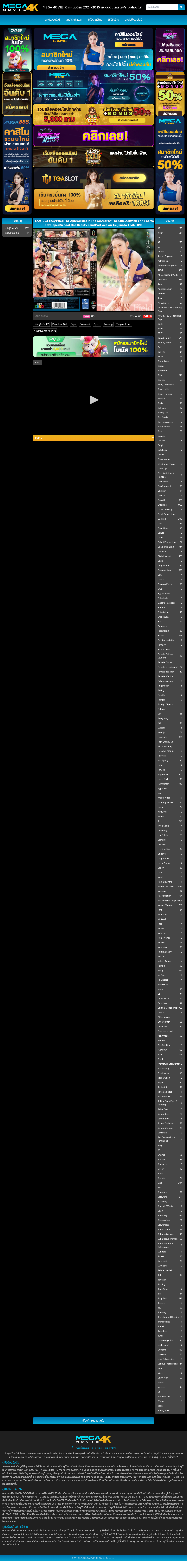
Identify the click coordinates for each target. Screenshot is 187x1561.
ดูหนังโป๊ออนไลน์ (133, 20)
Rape (73, 324)
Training (108, 324)
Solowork (85, 324)
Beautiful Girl (59, 324)
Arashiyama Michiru (45, 331)
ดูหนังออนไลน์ (52, 20)
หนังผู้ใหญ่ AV (41, 324)
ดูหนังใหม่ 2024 (74, 20)
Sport (97, 324)
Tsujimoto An (123, 324)
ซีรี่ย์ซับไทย (113, 20)
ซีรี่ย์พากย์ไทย (95, 20)
